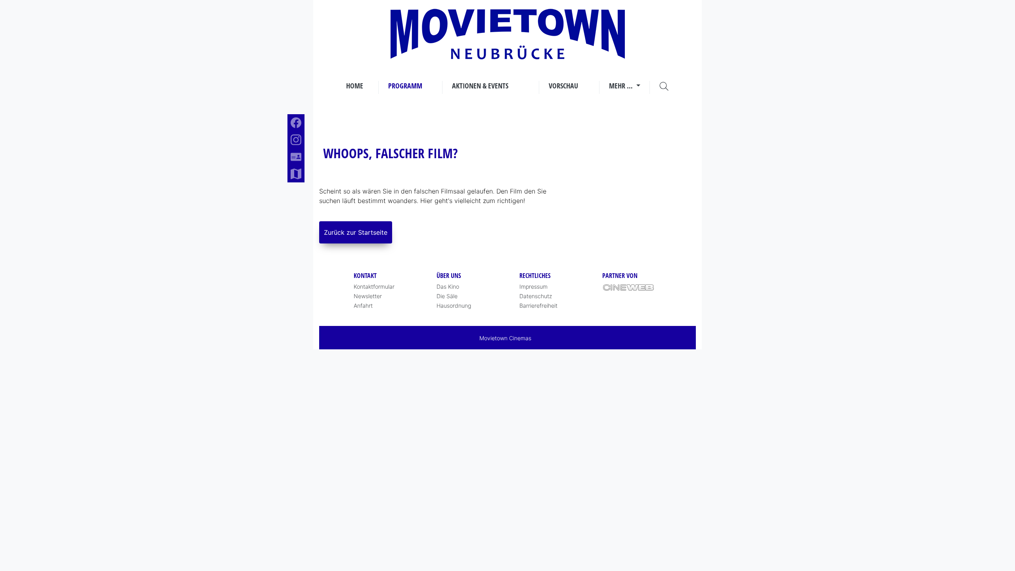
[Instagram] (296, 139)
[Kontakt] (296, 156)
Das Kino (448, 286)
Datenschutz (535, 296)
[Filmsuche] (664, 86)
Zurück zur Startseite (355, 232)
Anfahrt (363, 305)
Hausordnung (454, 305)
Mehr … (621, 85)
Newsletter (368, 296)
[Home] (508, 34)
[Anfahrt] (296, 174)
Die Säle (447, 296)
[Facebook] (296, 122)
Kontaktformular (374, 286)
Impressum (533, 286)
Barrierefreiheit (538, 305)
